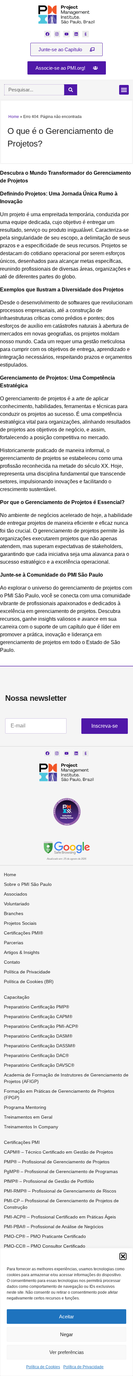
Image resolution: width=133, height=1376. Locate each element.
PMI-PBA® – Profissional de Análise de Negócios (53, 1226)
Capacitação (16, 997)
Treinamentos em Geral (28, 1117)
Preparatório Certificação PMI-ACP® (41, 1026)
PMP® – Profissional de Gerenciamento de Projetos (56, 1161)
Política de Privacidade (83, 1367)
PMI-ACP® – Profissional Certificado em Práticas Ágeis (60, 1216)
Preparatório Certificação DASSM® (39, 1045)
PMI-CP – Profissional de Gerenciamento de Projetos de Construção (61, 1204)
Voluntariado (16, 903)
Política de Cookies (43, 1367)
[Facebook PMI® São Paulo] (47, 34)
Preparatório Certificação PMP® (36, 1006)
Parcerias (13, 942)
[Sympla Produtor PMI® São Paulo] (85, 34)
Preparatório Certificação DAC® (36, 1055)
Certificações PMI (22, 1142)
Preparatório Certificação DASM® (38, 1036)
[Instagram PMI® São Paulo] (57, 34)
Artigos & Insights (21, 952)
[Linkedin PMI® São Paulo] (76, 34)
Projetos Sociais (20, 923)
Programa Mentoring (25, 1107)
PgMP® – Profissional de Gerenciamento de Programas (61, 1171)
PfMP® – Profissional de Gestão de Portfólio (49, 1181)
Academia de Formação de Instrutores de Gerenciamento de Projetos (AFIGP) (66, 1078)
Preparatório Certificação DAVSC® (39, 1065)
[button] (123, 1256)
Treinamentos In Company (31, 1126)
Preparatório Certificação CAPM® (38, 1016)
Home (13, 116)
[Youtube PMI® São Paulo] (66, 34)
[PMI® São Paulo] (66, 14)
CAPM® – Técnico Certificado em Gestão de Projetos (58, 1152)
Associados (15, 894)
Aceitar (66, 1316)
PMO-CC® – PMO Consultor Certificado (44, 1246)
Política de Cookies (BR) (29, 981)
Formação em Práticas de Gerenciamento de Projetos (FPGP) (59, 1094)
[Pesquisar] (70, 89)
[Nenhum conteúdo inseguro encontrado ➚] (66, 847)
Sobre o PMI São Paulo (28, 884)
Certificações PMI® (23, 932)
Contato (12, 962)
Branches (13, 913)
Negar (66, 1334)
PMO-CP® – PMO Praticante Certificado (45, 1236)
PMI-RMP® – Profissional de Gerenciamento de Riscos (60, 1191)
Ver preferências (66, 1352)
